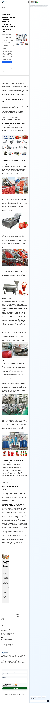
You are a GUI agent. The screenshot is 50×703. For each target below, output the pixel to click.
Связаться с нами (29, 2)
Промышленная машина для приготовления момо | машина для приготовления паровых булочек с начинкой (6, 628)
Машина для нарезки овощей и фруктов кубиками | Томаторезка (6, 564)
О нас (2, 2)
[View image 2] (22, 44)
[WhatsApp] (12, 69)
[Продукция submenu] (14, 2)
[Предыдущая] (17, 37)
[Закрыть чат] (48, 2)
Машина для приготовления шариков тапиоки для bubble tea (7, 624)
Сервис (17, 618)
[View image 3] (26, 44)
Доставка (39, 696)
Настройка (43, 696)
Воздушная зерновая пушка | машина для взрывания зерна (6, 613)
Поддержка (32, 698)
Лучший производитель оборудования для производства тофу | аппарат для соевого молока (7, 617)
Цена (31, 696)
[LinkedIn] (10, 69)
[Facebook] (5, 69)
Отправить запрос (15, 688)
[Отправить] (48, 701)
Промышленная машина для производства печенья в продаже (7, 622)
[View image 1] (18, 44)
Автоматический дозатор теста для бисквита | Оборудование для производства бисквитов (7, 633)
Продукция (11, 1)
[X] (8, 69)
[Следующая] (26, 37)
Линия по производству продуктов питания (8, 10)
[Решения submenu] (8, 2)
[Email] (3, 71)
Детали (35, 696)
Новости (17, 1)
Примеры (21, 1)
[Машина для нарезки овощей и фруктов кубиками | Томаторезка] (5, 556)
